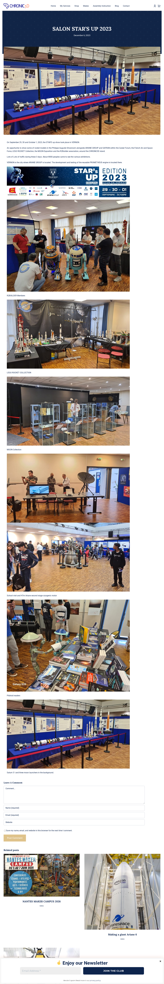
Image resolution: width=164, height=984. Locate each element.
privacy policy (95, 980)
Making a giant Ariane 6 (122, 934)
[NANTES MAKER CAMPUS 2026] (42, 855)
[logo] (16, 4)
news (42, 906)
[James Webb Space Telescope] (42, 949)
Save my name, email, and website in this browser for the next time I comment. (39, 830)
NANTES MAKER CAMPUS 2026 (42, 901)
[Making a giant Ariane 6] (122, 855)
